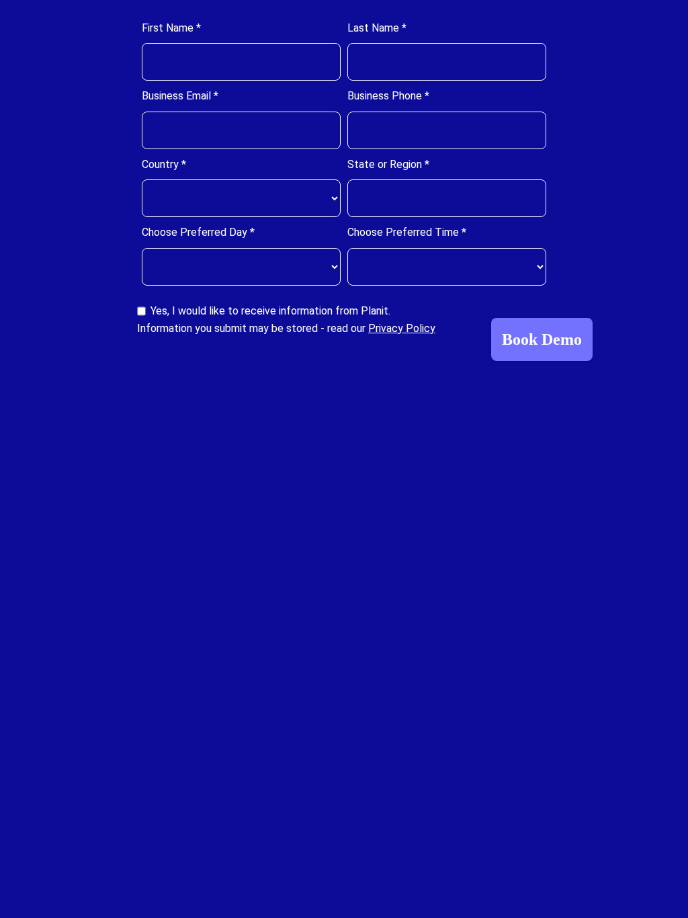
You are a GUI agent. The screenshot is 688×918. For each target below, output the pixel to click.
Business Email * (180, 95)
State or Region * (388, 164)
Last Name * (376, 28)
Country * (164, 164)
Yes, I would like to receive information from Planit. (270, 310)
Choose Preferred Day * (198, 232)
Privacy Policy (401, 328)
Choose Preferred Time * (406, 232)
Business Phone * (388, 95)
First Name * (171, 28)
